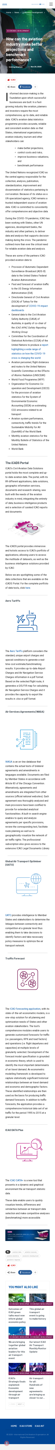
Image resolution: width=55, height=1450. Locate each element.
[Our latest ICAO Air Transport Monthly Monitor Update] (37, 1333)
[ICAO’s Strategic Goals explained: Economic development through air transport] (17, 1369)
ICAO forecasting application (25, 1008)
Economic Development (18, 31)
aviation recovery (31, 1252)
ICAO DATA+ (16, 1180)
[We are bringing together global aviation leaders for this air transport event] (17, 1333)
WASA (8, 761)
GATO (8, 915)
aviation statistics (13, 1256)
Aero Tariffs (16, 651)
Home (14, 1425)
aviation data (17, 1252)
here (28, 587)
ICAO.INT (39, 1425)
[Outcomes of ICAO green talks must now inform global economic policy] (17, 1300)
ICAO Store (26, 1425)
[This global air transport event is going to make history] (37, 1300)
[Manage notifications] (6, 1443)
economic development (30, 1256)
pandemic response (13, 1260)
